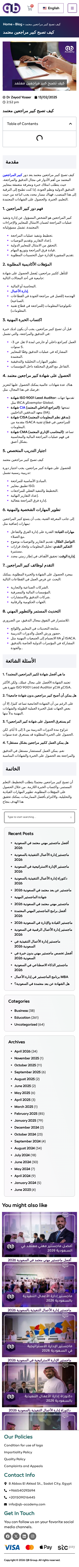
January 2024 (25, 1183)
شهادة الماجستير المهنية (30, 897)
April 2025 (22, 1100)
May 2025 (22, 1093)
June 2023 (22, 1190)
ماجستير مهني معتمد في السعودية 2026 (41, 904)
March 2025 (23, 1107)
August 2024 (24, 1148)
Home (7, 24)
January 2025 (25, 1120)
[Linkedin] (24, 1536)
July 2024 (22, 1155)
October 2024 (25, 1134)
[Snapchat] (32, 1536)
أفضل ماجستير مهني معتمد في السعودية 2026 (39, 1260)
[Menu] (72, 8)
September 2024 (27, 1141)
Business (21, 1011)
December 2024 (26, 1127)
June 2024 (22, 1162)
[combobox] (39, 817)
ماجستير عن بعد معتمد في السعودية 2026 (43, 890)
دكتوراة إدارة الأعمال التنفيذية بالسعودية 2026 (39, 1410)
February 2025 (25, 1113)
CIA (22, 407)
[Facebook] (7, 1536)
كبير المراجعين (12, 175)
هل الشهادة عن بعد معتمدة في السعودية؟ (41, 984)
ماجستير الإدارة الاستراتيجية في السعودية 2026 (39, 1360)
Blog (18, 24)
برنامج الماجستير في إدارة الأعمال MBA (41, 977)
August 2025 (24, 1079)
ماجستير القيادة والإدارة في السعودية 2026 (43, 923)
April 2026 (22, 1051)
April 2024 (22, 1176)
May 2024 (22, 1169)
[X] (16, 1536)
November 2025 (26, 1058)
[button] (70, 123)
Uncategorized (25, 1024)
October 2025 (25, 1065)
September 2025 (27, 1072)
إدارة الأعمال (19, 291)
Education (22, 1017)
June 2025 (22, 1086)
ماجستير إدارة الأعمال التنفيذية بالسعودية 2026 (39, 1310)
